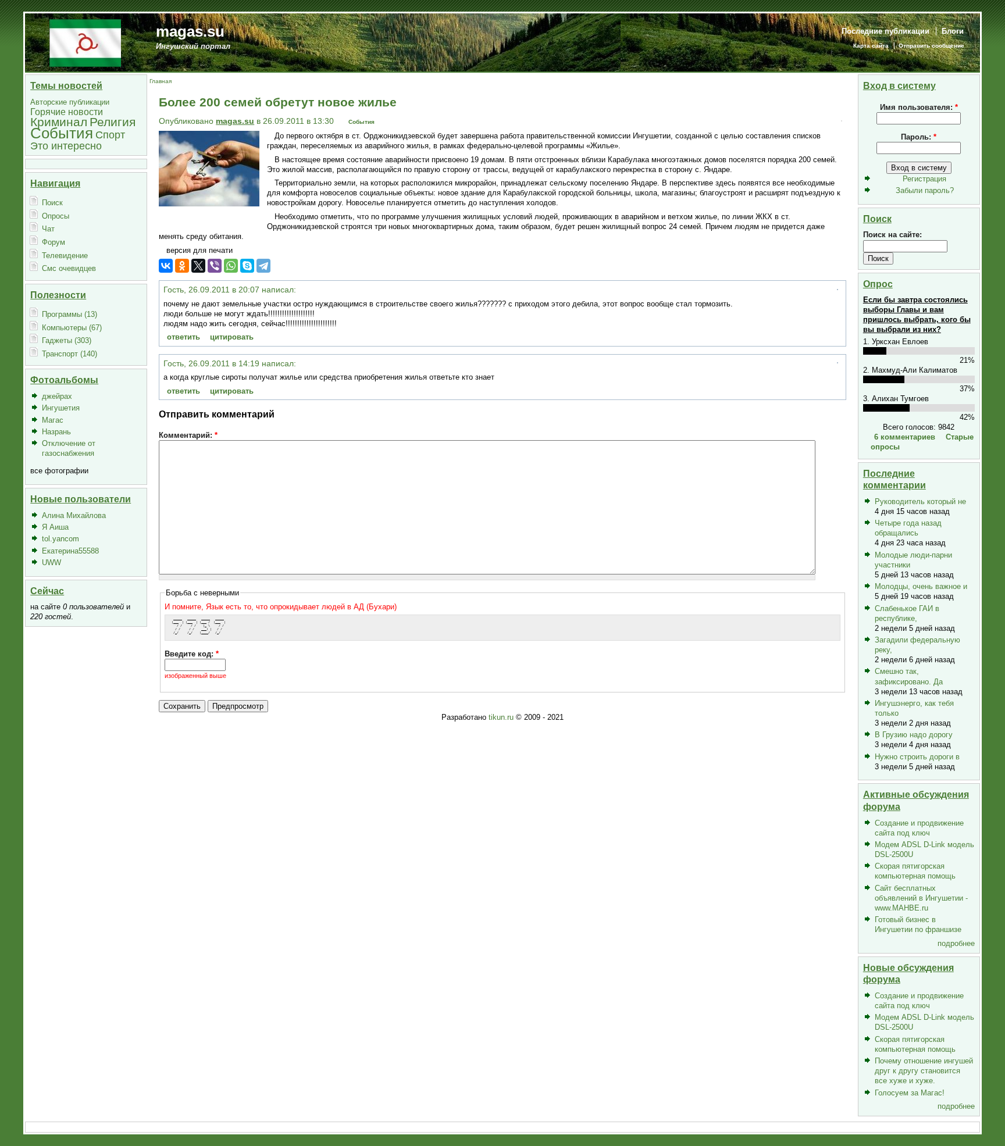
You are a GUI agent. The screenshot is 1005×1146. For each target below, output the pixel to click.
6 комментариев (904, 437)
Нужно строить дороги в (917, 756)
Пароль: (918, 137)
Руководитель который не (920, 501)
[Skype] (247, 266)
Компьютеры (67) (72, 327)
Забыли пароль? (925, 190)
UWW (51, 562)
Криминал (58, 121)
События (61, 133)
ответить (183, 337)
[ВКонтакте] (166, 266)
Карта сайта (871, 45)
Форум (53, 242)
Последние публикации (885, 31)
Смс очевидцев (69, 268)
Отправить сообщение (931, 45)
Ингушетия (61, 408)
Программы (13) (69, 314)
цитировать (232, 337)
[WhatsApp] (231, 266)
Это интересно (66, 146)
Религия (113, 121)
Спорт (110, 134)
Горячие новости (66, 112)
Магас (52, 420)
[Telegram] (263, 266)
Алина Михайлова (74, 515)
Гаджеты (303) (66, 340)
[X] (198, 266)
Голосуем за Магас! (910, 1092)
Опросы (55, 216)
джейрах (57, 396)
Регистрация (924, 178)
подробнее (956, 943)
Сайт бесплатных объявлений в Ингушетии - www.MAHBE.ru (921, 898)
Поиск (52, 202)
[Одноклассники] (182, 266)
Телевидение (65, 255)
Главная (160, 81)
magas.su (190, 31)
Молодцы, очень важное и (921, 586)
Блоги (953, 31)
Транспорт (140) (69, 353)
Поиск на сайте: (892, 234)
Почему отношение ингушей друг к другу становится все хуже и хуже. (924, 1070)
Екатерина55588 (70, 551)
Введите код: (192, 653)
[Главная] (85, 42)
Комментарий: (188, 435)
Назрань (56, 431)
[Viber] (215, 266)
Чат (48, 228)
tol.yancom (60, 538)
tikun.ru (501, 717)
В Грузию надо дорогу (914, 734)
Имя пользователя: (919, 107)
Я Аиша (55, 527)
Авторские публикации (69, 102)
